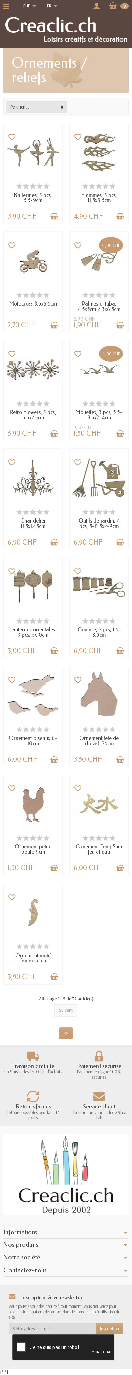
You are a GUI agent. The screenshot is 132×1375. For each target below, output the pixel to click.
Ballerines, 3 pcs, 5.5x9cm (33, 198)
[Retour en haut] (66, 1033)
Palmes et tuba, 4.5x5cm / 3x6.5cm (99, 306)
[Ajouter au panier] (54, 216)
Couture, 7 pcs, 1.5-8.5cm (99, 632)
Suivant (66, 1010)
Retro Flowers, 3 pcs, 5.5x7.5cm (33, 415)
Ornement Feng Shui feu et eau (99, 849)
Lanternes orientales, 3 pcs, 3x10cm (33, 632)
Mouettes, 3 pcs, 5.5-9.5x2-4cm (99, 415)
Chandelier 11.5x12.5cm (33, 523)
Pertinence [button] (19, 107)
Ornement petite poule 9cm (33, 849)
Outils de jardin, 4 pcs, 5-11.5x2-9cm (99, 523)
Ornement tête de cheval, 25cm (99, 741)
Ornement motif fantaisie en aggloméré (33, 960)
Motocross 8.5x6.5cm (33, 303)
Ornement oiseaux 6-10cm (33, 741)
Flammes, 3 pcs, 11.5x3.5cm (99, 198)
